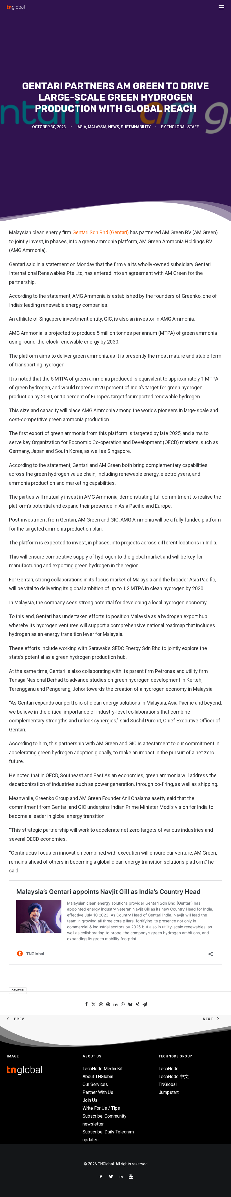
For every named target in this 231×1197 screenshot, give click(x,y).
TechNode (169, 1068)
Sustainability (136, 127)
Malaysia (97, 127)
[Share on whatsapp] (122, 1004)
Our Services (95, 1084)
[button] (221, 7)
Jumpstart (169, 1092)
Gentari (18, 990)
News (113, 127)
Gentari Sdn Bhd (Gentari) (101, 232)
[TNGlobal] (16, 7)
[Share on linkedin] (115, 1004)
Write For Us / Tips (101, 1108)
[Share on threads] (100, 1004)
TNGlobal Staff (183, 127)
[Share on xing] (137, 1004)
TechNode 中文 (174, 1076)
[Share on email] (144, 1004)
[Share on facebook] (86, 1004)
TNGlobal (168, 1084)
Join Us (90, 1100)
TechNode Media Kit (103, 1068)
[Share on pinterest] (108, 1004)
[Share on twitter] (93, 1004)
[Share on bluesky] (130, 1004)
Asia (81, 127)
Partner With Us (98, 1092)
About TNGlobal (98, 1076)
